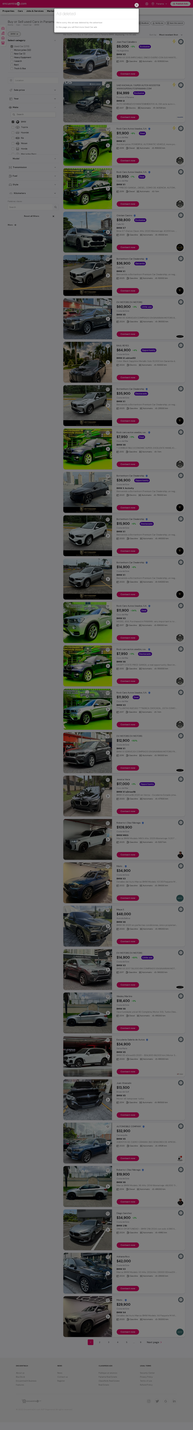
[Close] (137, 5)
